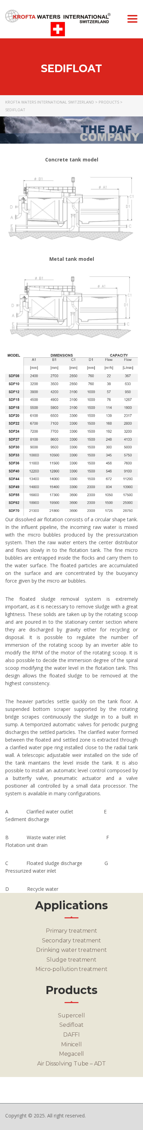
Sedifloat (71, 1025)
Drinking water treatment (71, 950)
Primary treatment (71, 930)
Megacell (71, 1054)
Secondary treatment (71, 940)
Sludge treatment (71, 959)
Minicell (71, 1044)
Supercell (71, 1015)
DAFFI (71, 1034)
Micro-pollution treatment (71, 969)
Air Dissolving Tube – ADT (71, 1063)
